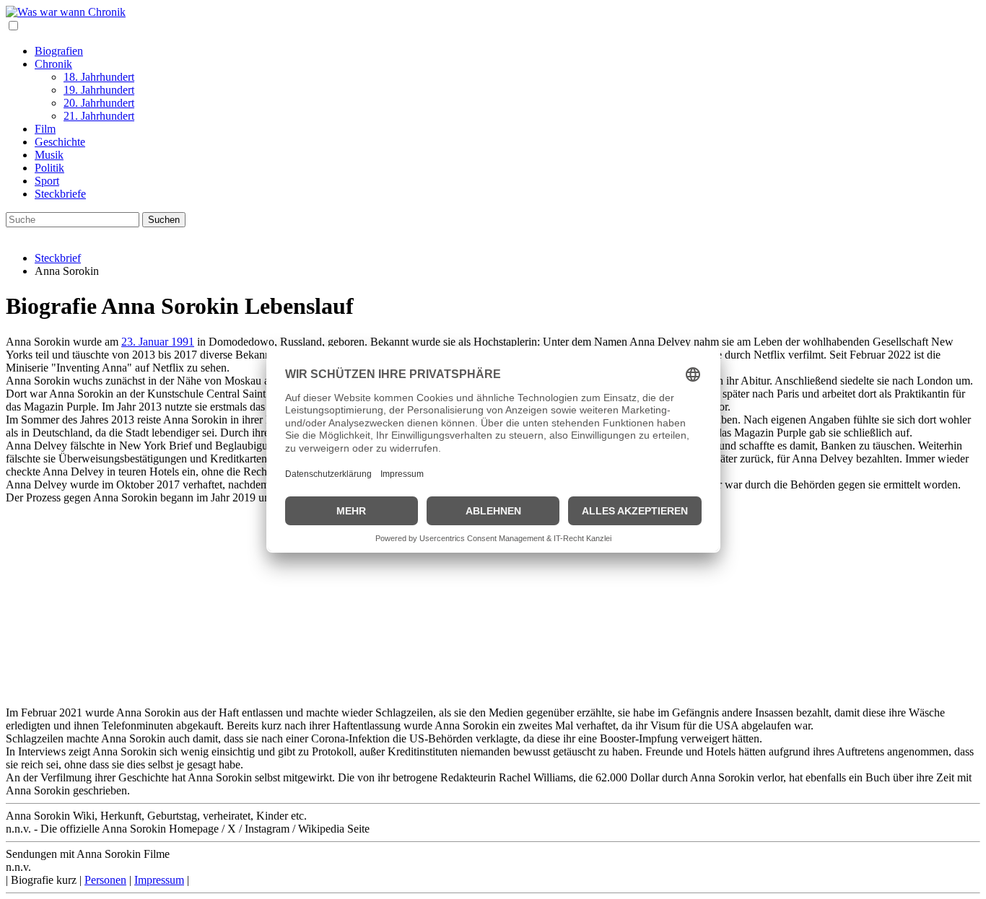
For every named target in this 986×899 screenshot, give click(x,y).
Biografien (59, 51)
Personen (105, 880)
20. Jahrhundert (99, 103)
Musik (49, 155)
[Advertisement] (439, 605)
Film (45, 129)
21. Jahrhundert (99, 116)
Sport (47, 181)
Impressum (159, 880)
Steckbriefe (60, 194)
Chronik (53, 64)
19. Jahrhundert (99, 90)
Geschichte (60, 142)
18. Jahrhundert (99, 77)
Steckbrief (58, 258)
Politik (49, 168)
